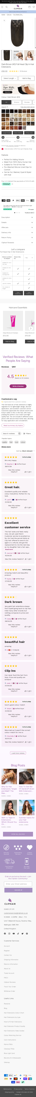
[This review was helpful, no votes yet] (25, 472)
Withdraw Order (9, 991)
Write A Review (18, 386)
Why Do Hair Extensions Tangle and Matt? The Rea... (9, 790)
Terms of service (29, 1089)
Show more (6, 447)
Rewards (7, 1004)
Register (7, 950)
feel (11, 442)
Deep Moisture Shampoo (10, 333)
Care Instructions (10, 1040)
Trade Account (9, 973)
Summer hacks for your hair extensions (26, 820)
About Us (7, 968)
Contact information (22, 1092)
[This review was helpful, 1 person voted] (25, 559)
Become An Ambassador (12, 1058)
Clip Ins (9, 14)
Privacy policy (18, 1089)
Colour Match (18, 132)
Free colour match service (27, 107)
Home (3, 14)
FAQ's (6, 977)
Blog (5, 1008)
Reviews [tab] (5, 367)
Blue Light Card (9, 1053)
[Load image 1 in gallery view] (7, 55)
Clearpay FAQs (9, 1049)
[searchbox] (10, 433)
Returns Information (11, 964)
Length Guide (6, 132)
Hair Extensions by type (12, 1017)
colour (23, 442)
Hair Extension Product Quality (14, 1026)
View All (4, 107)
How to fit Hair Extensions (13, 1022)
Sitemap (7, 1062)
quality (4, 442)
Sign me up (18, 890)
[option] (3, 111)
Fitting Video (29, 132)
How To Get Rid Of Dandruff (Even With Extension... (26, 789)
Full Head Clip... (18, 14)
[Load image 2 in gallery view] (18, 55)
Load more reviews (18, 753)
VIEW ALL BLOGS (18, 834)
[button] (2, 7)
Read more (9, 549)
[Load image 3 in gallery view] (29, 55)
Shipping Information (11, 959)
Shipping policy (9, 1092)
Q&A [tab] (14, 367)
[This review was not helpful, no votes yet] (29, 472)
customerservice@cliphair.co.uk (16, 913)
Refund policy (8, 1089)
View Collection (18, 293)
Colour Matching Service (12, 1035)
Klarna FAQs (8, 1044)
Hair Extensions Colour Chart (14, 1013)
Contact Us (8, 955)
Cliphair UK (18, 1094)
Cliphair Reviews (10, 982)
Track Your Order (10, 986)
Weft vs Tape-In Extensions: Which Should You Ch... (9, 821)
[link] (18, 71)
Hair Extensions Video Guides (14, 1031)
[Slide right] (34, 55)
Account (7, 946)
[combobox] (25, 451)
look (16, 442)
